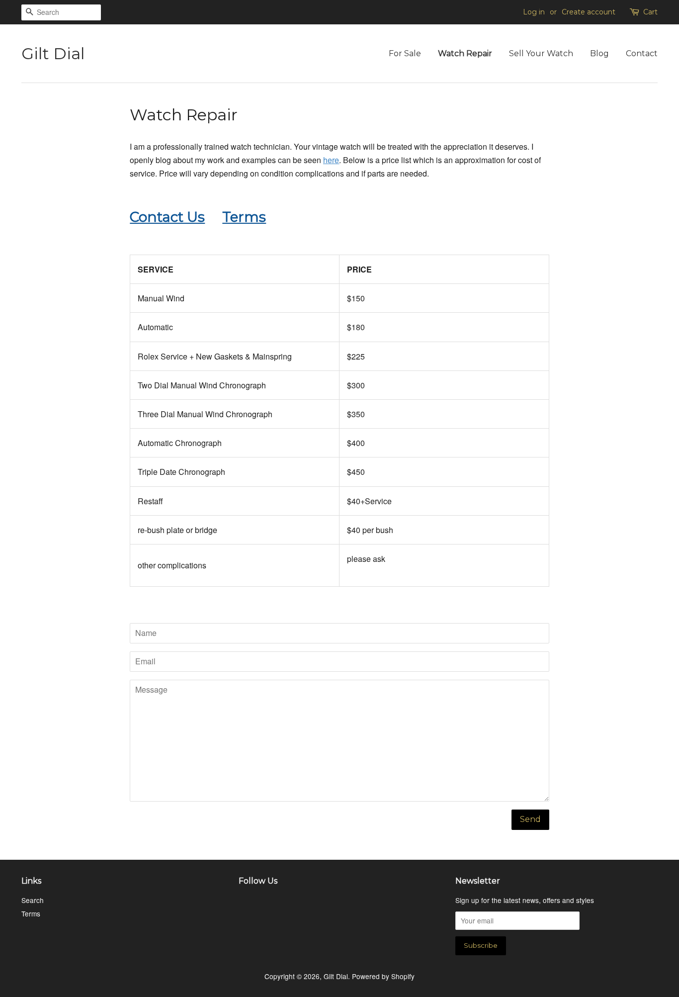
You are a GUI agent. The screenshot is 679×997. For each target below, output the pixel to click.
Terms (30, 913)
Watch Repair (465, 53)
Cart (650, 11)
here (331, 160)
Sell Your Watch (541, 53)
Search (32, 900)
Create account (588, 11)
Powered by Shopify (383, 976)
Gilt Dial (53, 53)
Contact (642, 53)
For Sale (405, 53)
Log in (534, 11)
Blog (599, 53)
